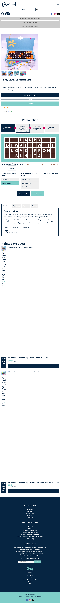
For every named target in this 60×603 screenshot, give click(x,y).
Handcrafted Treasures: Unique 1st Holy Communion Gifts (30, 547)
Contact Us (30, 526)
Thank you (30, 515)
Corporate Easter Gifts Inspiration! (30, 549)
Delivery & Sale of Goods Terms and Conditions (30, 536)
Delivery (34, 206)
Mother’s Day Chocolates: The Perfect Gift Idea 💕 (30, 552)
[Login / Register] (2, 13)
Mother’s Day (30, 513)
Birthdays (30, 509)
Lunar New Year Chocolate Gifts (30, 556)
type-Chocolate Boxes (10, 233)
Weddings (30, 517)
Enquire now (30, 104)
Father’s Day (30, 511)
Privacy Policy (30, 538)
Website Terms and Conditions (30, 534)
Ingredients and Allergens (30, 530)
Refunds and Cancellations (30, 532)
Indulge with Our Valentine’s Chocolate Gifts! (30, 554)
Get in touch (37, 194)
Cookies (21, 596)
